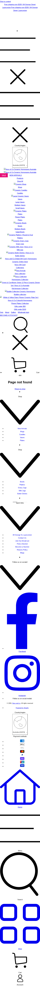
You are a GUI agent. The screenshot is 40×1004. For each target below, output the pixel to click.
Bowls (22, 482)
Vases (22, 437)
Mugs (22, 431)
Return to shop (20, 389)
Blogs (22, 553)
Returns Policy (22, 550)
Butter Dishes (22, 494)
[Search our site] (20, 334)
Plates (22, 440)
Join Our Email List (22, 541)
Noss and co (16, 703)
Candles (22, 434)
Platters (22, 485)
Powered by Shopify (22, 708)
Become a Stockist (22, 547)
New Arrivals (22, 428)
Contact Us (22, 538)
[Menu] (18, 57)
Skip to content (5, 1)
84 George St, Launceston (22, 535)
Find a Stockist (22, 544)
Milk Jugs (22, 491)
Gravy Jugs (22, 488)
